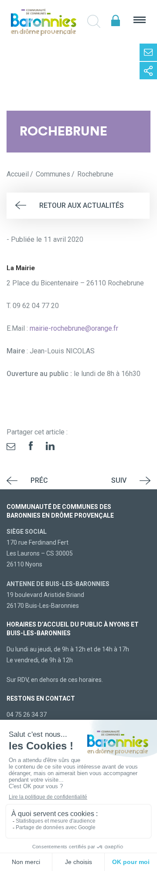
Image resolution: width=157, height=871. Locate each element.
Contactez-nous (148, 52)
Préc (39, 480)
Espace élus (115, 21)
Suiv (118, 480)
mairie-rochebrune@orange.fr (74, 328)
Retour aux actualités (81, 205)
